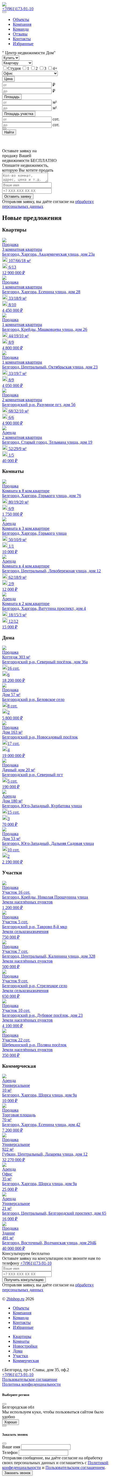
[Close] (4, 1404)
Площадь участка (18, 114)
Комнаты (21, 1341)
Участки (20, 1356)
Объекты (21, 19)
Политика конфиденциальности (31, 1384)
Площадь (12, 97)
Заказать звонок (17, 1473)
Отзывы (20, 34)
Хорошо (10, 1422)
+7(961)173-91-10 (17, 8)
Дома (17, 1351)
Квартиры (22, 1336)
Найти (9, 132)
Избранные (23, 1327)
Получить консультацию (24, 1280)
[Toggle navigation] (4, 12)
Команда (21, 29)
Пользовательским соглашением (75, 1467)
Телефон (10, 1452)
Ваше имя (11, 1447)
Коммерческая (26, 1360)
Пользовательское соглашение (29, 1379)
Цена (8, 79)
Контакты (22, 39)
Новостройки (25, 1346)
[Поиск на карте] (4, 128)
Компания (22, 24)
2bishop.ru (15, 1299)
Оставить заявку (17, 196)
